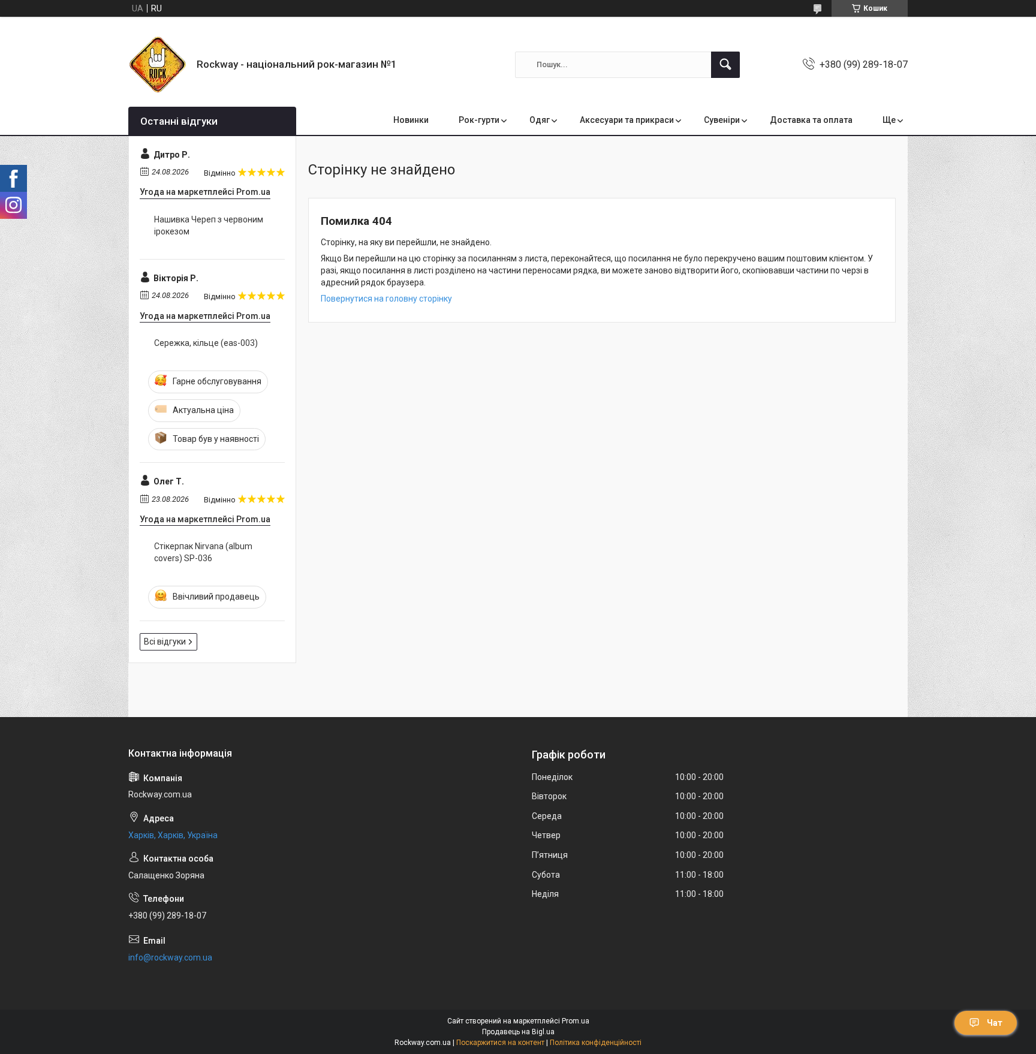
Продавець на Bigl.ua (518, 1032)
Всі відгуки (165, 641)
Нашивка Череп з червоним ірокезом (208, 225)
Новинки (411, 120)
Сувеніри (722, 120)
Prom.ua (575, 1021)
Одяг (539, 120)
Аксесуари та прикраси (627, 120)
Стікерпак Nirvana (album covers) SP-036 (203, 552)
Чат (994, 1023)
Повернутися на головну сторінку (386, 298)
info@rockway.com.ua (170, 957)
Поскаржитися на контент (500, 1042)
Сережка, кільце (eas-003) (206, 343)
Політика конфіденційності (596, 1042)
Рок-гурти (479, 120)
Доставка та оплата (811, 120)
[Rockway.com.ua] (158, 64)
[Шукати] (725, 65)
